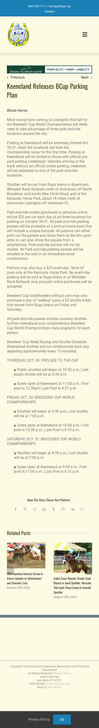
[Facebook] (16, 509)
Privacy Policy (62, 673)
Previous (18, 77)
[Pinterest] (63, 509)
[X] (25, 509)
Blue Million (54, 687)
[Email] (82, 509)
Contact (49, 11)
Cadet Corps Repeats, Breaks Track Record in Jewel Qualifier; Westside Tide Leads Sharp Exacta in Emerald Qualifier (72, 585)
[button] (10, 570)
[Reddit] (34, 509)
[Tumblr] (54, 509)
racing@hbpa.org (60, 6)
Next (84, 77)
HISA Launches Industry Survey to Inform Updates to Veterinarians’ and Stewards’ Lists (25, 578)
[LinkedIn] (44, 509)
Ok (62, 719)
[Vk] (72, 509)
